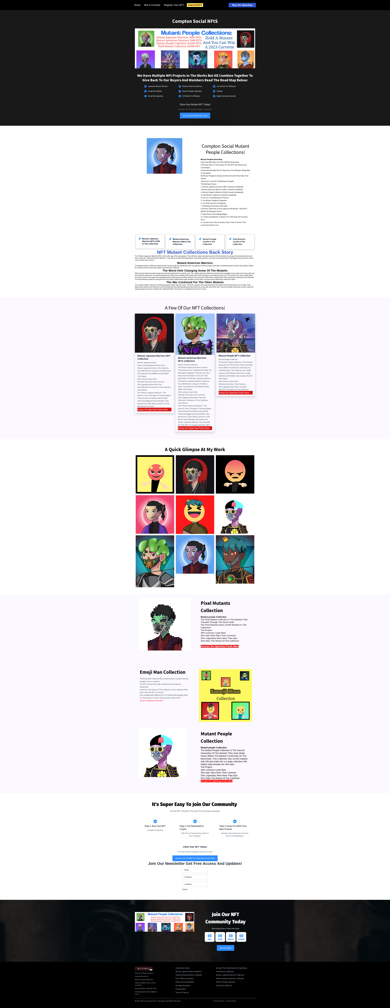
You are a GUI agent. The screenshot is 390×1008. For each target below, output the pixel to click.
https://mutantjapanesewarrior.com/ (151, 365)
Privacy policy (181, 989)
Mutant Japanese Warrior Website (188, 971)
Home (137, 5)
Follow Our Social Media (185, 982)
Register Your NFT (174, 5)
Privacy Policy (231, 1001)
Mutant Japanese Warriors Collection (230, 975)
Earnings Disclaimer (183, 985)
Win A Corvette (152, 5)
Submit (184, 889)
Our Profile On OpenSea (184, 978)
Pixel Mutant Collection (225, 971)
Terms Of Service (182, 992)
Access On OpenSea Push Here (152, 409)
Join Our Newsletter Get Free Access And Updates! (195, 863)
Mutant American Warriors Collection (230, 978)
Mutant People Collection (225, 982)
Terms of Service (219, 1001)
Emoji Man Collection (224, 985)
